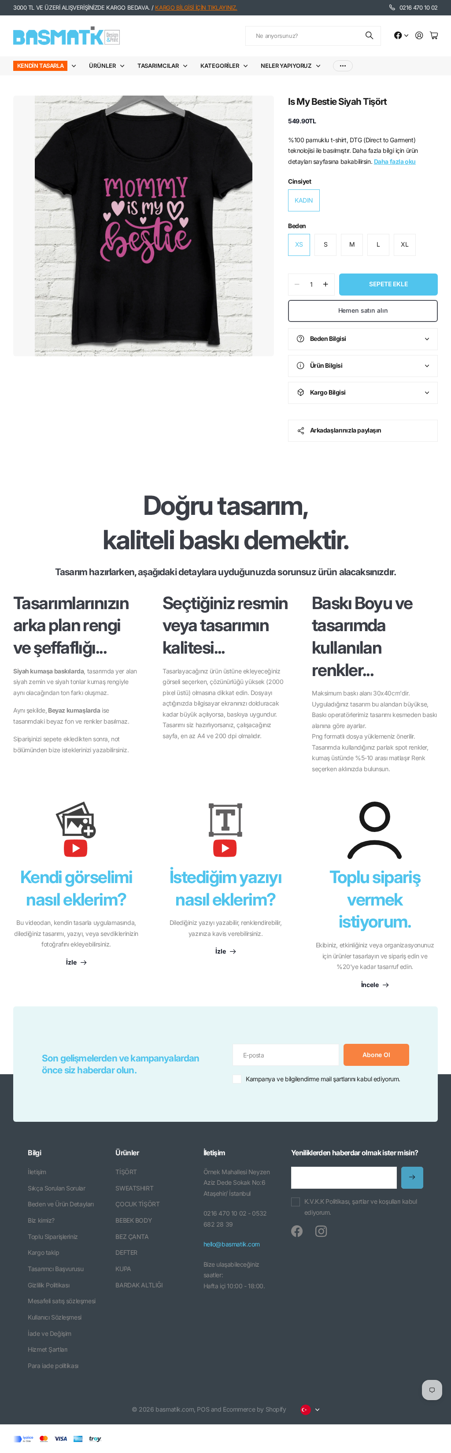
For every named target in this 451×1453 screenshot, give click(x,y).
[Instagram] (321, 1231)
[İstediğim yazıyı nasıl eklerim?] (225, 834)
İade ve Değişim (49, 1333)
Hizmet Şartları (47, 1349)
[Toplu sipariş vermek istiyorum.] (375, 830)
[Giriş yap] (419, 35)
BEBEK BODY (133, 1220)
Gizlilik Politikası (48, 1285)
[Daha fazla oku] (401, 35)
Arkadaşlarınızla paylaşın (346, 430)
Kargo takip (43, 1252)
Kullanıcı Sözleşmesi (54, 1317)
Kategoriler (219, 65)
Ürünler (102, 65)
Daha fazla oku (395, 161)
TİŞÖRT (126, 1172)
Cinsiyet (299, 181)
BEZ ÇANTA (131, 1236)
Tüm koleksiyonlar (76, 66)
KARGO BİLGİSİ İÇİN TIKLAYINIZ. (196, 7)
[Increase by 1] (326, 285)
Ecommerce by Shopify (254, 1409)
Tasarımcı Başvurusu (55, 1268)
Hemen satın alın (363, 310)
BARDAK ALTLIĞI (139, 1285)
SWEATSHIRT (134, 1188)
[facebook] (297, 1231)
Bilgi (34, 1152)
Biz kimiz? (41, 1220)
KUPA (123, 1268)
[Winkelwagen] (434, 35)
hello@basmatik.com (231, 1244)
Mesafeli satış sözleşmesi (62, 1301)
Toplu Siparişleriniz (53, 1236)
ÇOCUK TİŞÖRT (137, 1204)
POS (203, 1409)
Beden (297, 225)
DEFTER (126, 1252)
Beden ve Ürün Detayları (60, 1204)
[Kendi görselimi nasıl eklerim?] (76, 834)
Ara (370, 36)
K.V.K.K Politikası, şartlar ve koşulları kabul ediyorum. (360, 1207)
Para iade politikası (53, 1365)
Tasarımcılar (158, 65)
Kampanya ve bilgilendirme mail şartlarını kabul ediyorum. (323, 1079)
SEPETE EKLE (388, 284)
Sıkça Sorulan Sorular (56, 1188)
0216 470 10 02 (418, 7)
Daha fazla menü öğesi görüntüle (343, 66)
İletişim (37, 1172)
